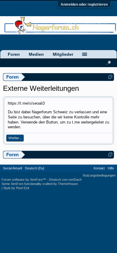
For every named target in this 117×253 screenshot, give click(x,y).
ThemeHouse (68, 184)
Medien (36, 54)
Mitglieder (63, 54)
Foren (14, 54)
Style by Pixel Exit (16, 188)
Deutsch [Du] (34, 168)
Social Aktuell (12, 168)
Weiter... (15, 138)
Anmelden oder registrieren (84, 4)
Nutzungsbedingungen (99, 175)
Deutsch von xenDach (65, 179)
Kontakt (99, 168)
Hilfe (111, 168)
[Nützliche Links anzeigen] (110, 77)
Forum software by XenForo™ (24, 179)
